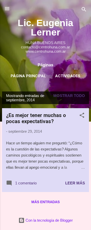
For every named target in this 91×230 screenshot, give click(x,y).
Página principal (28, 76)
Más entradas (45, 202)
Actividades (67, 76)
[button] (82, 116)
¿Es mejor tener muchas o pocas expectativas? (36, 118)
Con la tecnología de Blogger (49, 220)
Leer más (75, 183)
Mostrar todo (69, 95)
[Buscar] (84, 10)
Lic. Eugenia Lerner (45, 27)
